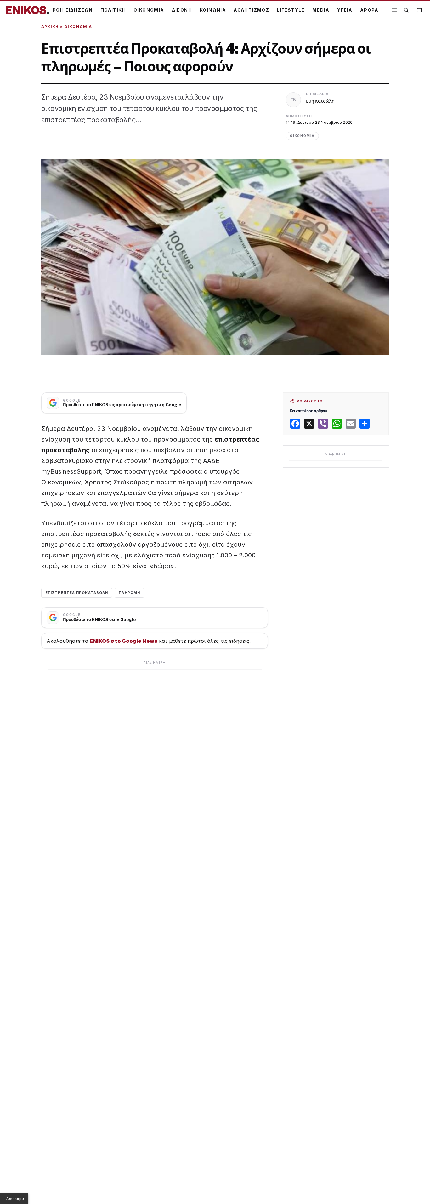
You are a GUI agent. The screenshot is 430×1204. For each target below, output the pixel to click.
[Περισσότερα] (394, 10)
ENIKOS (27, 10)
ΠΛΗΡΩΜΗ (129, 593)
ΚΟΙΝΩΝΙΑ (213, 10)
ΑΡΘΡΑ (369, 10)
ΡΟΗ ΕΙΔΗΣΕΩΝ (73, 10)
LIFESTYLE (291, 10)
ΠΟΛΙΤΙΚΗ (113, 10)
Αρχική (50, 26)
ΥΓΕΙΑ (345, 10)
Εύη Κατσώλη (320, 101)
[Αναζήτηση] (406, 10)
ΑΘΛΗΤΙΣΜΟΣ (251, 10)
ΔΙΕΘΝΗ (182, 10)
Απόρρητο (15, 1198)
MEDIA (321, 10)
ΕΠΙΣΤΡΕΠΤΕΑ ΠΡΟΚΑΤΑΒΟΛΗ (76, 593)
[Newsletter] (419, 10)
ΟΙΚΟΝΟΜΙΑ (148, 10)
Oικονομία (78, 26)
